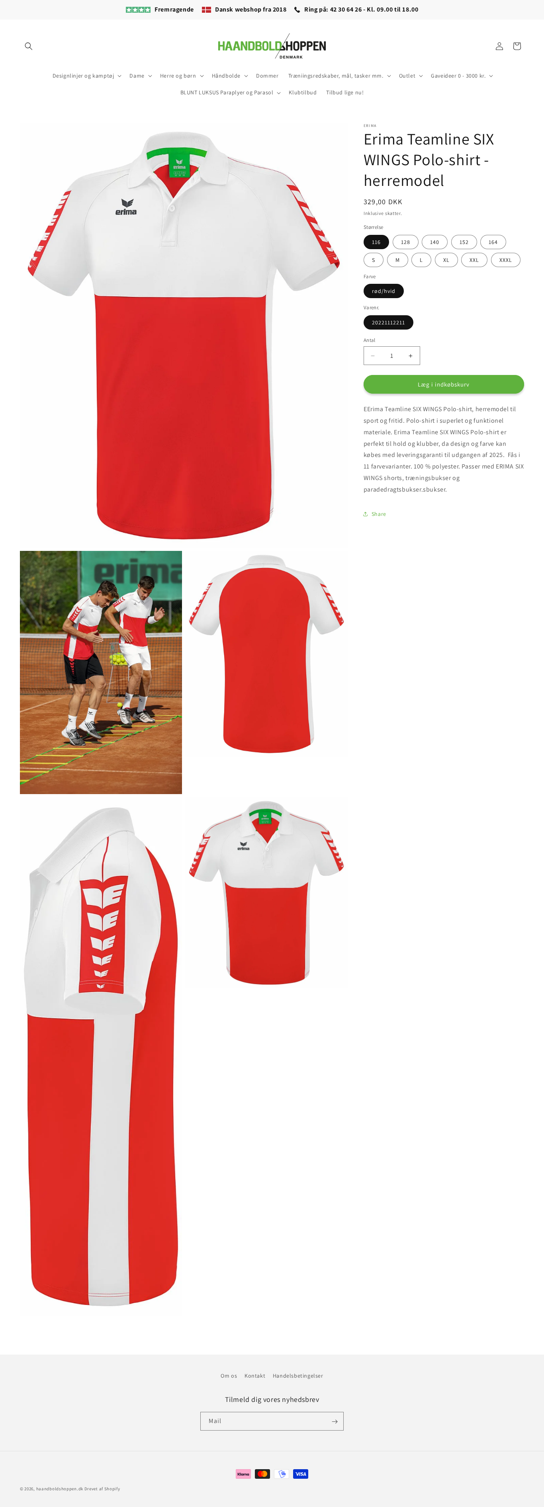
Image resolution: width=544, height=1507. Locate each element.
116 (376, 242)
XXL (474, 260)
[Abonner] (334, 1421)
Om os (229, 1375)
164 (493, 242)
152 (464, 242)
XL (446, 260)
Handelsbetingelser (298, 1375)
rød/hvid (383, 291)
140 (434, 242)
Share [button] (379, 513)
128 (405, 242)
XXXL (505, 260)
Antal (370, 340)
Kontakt (255, 1375)
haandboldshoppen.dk (59, 1488)
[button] (28, 46)
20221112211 (388, 322)
